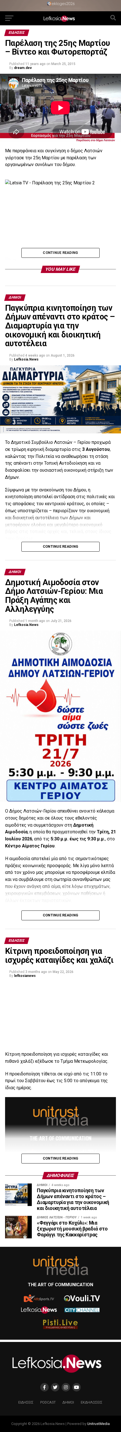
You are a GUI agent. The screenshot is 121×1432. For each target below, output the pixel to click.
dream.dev (23, 68)
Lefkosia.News (26, 359)
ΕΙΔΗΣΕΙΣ (25, 1402)
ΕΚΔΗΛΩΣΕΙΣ (91, 1402)
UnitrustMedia (98, 1424)
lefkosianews (25, 976)
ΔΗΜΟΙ (68, 1402)
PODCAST (48, 1402)
